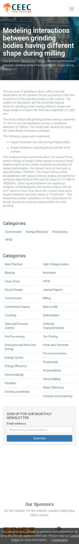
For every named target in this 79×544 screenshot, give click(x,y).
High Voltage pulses (56, 264)
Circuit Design (14, 289)
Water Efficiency (53, 387)
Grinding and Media (17, 391)
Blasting (10, 272)
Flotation (10, 383)
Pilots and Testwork (55, 345)
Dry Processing (15, 336)
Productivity (59, 232)
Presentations (52, 370)
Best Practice (13, 264)
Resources (28, 61)
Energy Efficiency (37, 232)
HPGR (41, 61)
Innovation (49, 272)
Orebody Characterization (53, 326)
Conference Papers (17, 307)
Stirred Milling (51, 379)
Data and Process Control (16, 326)
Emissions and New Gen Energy (20, 347)
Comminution (13, 232)
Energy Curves (14, 357)
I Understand (59, 540)
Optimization (51, 315)
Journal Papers (52, 289)
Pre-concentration (54, 353)
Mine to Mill (50, 307)
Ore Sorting (50, 336)
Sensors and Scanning (57, 396)
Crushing (10, 315)
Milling (47, 298)
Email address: (16, 423)
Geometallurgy (14, 374)
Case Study (12, 281)
